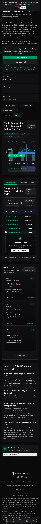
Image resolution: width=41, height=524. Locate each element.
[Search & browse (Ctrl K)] (20, 520)
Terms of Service (17, 485)
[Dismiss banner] (35, 49)
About (36, 482)
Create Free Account (10, 454)
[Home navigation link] (7, 520)
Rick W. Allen (12, 216)
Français (21, 489)
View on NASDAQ (11, 105)
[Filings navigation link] (27, 520)
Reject (17, 7)
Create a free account (19, 250)
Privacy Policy (28, 485)
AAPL (7, 304)
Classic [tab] (17, 115)
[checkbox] (6, 211)
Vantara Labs (24, 495)
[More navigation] (33, 520)
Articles (16, 482)
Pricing (30, 482)
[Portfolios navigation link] (13, 520)
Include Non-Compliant (29, 203)
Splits (18, 137)
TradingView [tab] (7, 115)
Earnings (26, 134)
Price (8, 134)
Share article (27, 105)
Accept (23, 7)
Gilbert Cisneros (13, 220)
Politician (8, 200)
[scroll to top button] (37, 508)
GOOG (7, 330)
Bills (11, 482)
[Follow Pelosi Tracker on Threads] (18, 477)
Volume (16, 134)
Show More (21, 355)
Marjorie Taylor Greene (15, 228)
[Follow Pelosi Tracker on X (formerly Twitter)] (14, 477)
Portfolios (23, 482)
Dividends (9, 137)
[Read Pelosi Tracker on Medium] (22, 477)
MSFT (7, 278)
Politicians (6, 482)
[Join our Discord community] (26, 477)
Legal (9, 485)
